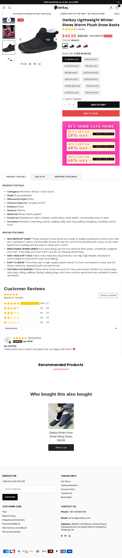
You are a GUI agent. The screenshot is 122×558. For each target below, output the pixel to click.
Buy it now (91, 113)
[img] (20, 338)
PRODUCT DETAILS (16, 176)
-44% (20, 20)
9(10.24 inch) (71, 79)
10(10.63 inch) (91, 79)
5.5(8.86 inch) (72, 59)
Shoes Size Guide (11, 531)
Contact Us (66, 493)
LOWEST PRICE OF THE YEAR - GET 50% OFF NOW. (79, 14)
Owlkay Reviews (69, 485)
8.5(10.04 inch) (91, 72)
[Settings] (111, 7)
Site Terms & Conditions (14, 527)
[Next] (56, 39)
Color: (70, 40)
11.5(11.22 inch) (72, 92)
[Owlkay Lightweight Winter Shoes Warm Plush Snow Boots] (8, 32)
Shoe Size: (76, 53)
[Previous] (20, 39)
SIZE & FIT (40, 176)
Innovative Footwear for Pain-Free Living (29, 14)
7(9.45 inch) (91, 66)
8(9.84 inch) (71, 72)
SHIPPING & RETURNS (65, 176)
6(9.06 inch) (91, 59)
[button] (117, 7)
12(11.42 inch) (91, 92)
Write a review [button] (108, 295)
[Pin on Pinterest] (35, 64)
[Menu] (4, 7)
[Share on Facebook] (30, 64)
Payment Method (11, 523)
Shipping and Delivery (13, 519)
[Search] (9, 7)
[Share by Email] (39, 64)
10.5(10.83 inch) (72, 86)
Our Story (66, 481)
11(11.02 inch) (92, 86)
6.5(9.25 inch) (72, 66)
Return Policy (9, 515)
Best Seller (66, 497)
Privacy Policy (68, 489)
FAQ (4, 511)
